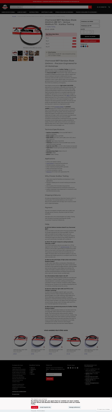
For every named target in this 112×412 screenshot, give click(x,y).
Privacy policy (33, 410)
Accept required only (45, 407)
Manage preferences (74, 407)
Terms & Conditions (41, 410)
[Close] (111, 398)
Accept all (34, 407)
